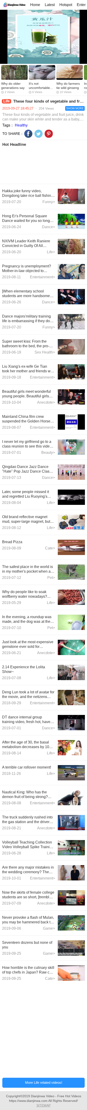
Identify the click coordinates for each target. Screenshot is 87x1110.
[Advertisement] (43, 164)
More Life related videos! (43, 1082)
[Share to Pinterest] (48, 133)
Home (35, 5)
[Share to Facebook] (28, 133)
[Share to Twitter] (38, 133)
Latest (50, 5)
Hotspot (65, 5)
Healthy (21, 125)
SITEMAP (43, 1105)
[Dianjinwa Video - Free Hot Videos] (14, 4)
